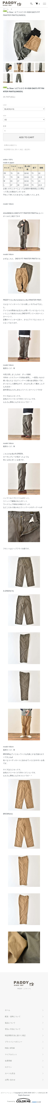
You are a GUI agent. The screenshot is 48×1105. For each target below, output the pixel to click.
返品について (10, 1023)
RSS (6, 1048)
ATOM (12, 1048)
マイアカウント (11, 1054)
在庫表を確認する (10, 145)
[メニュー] (44, 3)
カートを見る (10, 1073)
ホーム (6, 9)
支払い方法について (12, 1029)
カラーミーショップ (7, 1093)
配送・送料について (12, 1016)
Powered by (11, 1101)
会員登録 (8, 1060)
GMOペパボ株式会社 (38, 1093)
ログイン (8, 1067)
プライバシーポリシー (13, 1041)
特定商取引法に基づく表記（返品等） (17, 149)
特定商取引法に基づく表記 (15, 1035)
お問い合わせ (10, 1079)
